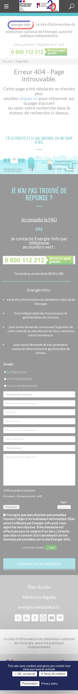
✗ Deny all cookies (53, 674)
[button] (71, 6)
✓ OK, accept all (24, 674)
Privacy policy (49, 683)
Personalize (30, 683)
